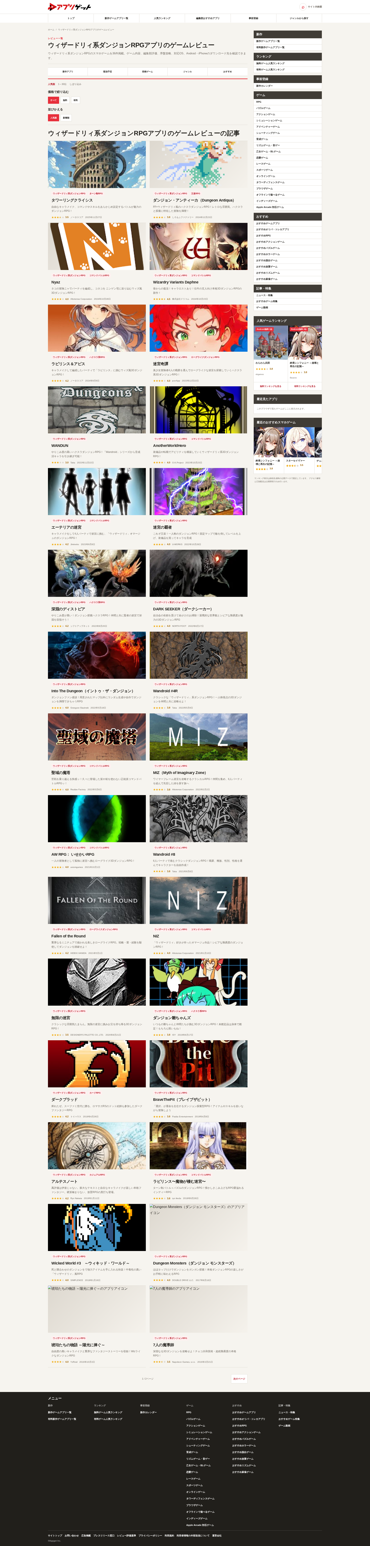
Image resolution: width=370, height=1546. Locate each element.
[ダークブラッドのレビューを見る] (97, 1063)
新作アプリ (68, 71)
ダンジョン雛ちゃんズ (172, 1018)
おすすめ (227, 71)
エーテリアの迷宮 (66, 527)
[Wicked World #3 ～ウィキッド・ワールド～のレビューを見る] (97, 1227)
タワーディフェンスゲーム (270, 182)
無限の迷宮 (60, 1018)
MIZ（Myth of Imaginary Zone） (180, 773)
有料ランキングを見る (305, 386)
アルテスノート (64, 1181)
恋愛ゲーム (262, 157)
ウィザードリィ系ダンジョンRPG (69, 193)
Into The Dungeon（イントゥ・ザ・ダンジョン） (93, 691)
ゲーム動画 (262, 307)
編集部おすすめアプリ (208, 18)
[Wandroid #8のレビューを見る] (199, 818)
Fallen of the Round (68, 936)
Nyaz (55, 282)
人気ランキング (162, 18)
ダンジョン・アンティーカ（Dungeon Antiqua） (194, 200)
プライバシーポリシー (150, 1535)
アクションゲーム (265, 114)
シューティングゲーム (268, 133)
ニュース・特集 (264, 295)
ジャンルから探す (299, 18)
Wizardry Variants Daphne (175, 282)
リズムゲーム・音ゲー (268, 145)
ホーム (51, 29)
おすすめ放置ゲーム (267, 266)
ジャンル (187, 71)
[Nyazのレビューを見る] (97, 246)
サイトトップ (55, 1535)
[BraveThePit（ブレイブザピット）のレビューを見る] (199, 1063)
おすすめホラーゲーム (268, 254)
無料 (65, 100)
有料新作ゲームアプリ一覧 (270, 47)
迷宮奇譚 (160, 364)
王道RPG (195, 193)
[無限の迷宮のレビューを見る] (97, 982)
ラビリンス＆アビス (68, 364)
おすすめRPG (263, 235)
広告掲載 (86, 1535)
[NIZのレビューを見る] (199, 900)
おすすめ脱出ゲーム (267, 260)
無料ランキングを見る (270, 386)
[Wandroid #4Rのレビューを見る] (199, 655)
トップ (71, 18)
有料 (75, 100)
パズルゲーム (263, 108)
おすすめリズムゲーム (268, 272)
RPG (258, 102)
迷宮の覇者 (162, 527)
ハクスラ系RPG (97, 357)
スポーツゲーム (264, 170)
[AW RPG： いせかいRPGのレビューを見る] (97, 818)
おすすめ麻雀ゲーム (267, 279)
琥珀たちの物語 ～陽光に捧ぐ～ (78, 1345)
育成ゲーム (262, 139)
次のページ (239, 1378)
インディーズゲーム (267, 201)
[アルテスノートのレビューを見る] (97, 1145)
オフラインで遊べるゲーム (270, 194)
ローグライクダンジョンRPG (205, 357)
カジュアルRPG (97, 1175)
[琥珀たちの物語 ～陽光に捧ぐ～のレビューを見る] (97, 1309)
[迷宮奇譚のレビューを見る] (199, 328)
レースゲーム (263, 163)
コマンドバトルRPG (99, 275)
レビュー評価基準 (126, 1535)
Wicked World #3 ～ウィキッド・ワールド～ (90, 1263)
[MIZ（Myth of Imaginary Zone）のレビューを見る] (199, 736)
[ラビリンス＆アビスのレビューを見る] (97, 328)
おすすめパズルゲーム (268, 248)
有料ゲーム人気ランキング (270, 69)
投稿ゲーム (147, 71)
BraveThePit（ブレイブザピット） (182, 1099)
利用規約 (169, 1535)
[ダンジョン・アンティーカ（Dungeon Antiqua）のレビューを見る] (199, 164)
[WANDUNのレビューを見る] (97, 409)
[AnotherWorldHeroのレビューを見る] (199, 409)
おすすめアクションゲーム (270, 241)
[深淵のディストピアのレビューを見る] (97, 573)
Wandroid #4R (165, 691)
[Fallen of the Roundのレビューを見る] (97, 900)
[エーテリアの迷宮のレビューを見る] (97, 491)
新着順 (66, 118)
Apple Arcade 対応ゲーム (270, 207)
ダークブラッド (64, 1099)
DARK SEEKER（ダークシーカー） (183, 609)
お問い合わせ (72, 1535)
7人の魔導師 (163, 1345)
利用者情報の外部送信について (193, 1535)
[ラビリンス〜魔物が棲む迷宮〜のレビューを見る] (199, 1145)
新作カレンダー (264, 85)
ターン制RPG (96, 193)
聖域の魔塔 (60, 773)
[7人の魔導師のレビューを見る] (199, 1309)
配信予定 (107, 71)
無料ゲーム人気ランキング (270, 63)
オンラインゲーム (265, 176)
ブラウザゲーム (264, 188)
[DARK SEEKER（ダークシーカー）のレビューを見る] (199, 573)
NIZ (156, 936)
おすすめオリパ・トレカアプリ (272, 229)
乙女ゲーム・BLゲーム (268, 151)
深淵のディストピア (68, 609)
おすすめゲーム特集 (267, 301)
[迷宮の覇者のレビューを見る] (199, 491)
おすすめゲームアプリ (268, 223)
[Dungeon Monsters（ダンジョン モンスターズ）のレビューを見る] (199, 1227)
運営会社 (217, 1535)
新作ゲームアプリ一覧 (116, 18)
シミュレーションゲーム (269, 120)
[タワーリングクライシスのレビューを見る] (97, 164)
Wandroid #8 (164, 854)
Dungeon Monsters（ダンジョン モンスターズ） (194, 1263)
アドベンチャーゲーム (268, 126)
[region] (288, 354)
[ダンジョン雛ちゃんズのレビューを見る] (199, 982)
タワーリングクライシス (72, 200)
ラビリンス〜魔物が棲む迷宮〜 (179, 1181)
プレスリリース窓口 (104, 1535)
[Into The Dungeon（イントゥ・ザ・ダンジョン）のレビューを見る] (97, 655)
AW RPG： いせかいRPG (72, 854)
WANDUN (59, 445)
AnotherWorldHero (169, 445)
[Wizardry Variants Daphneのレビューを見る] (199, 246)
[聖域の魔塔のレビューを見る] (97, 736)
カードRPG (95, 1093)
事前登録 (253, 18)
